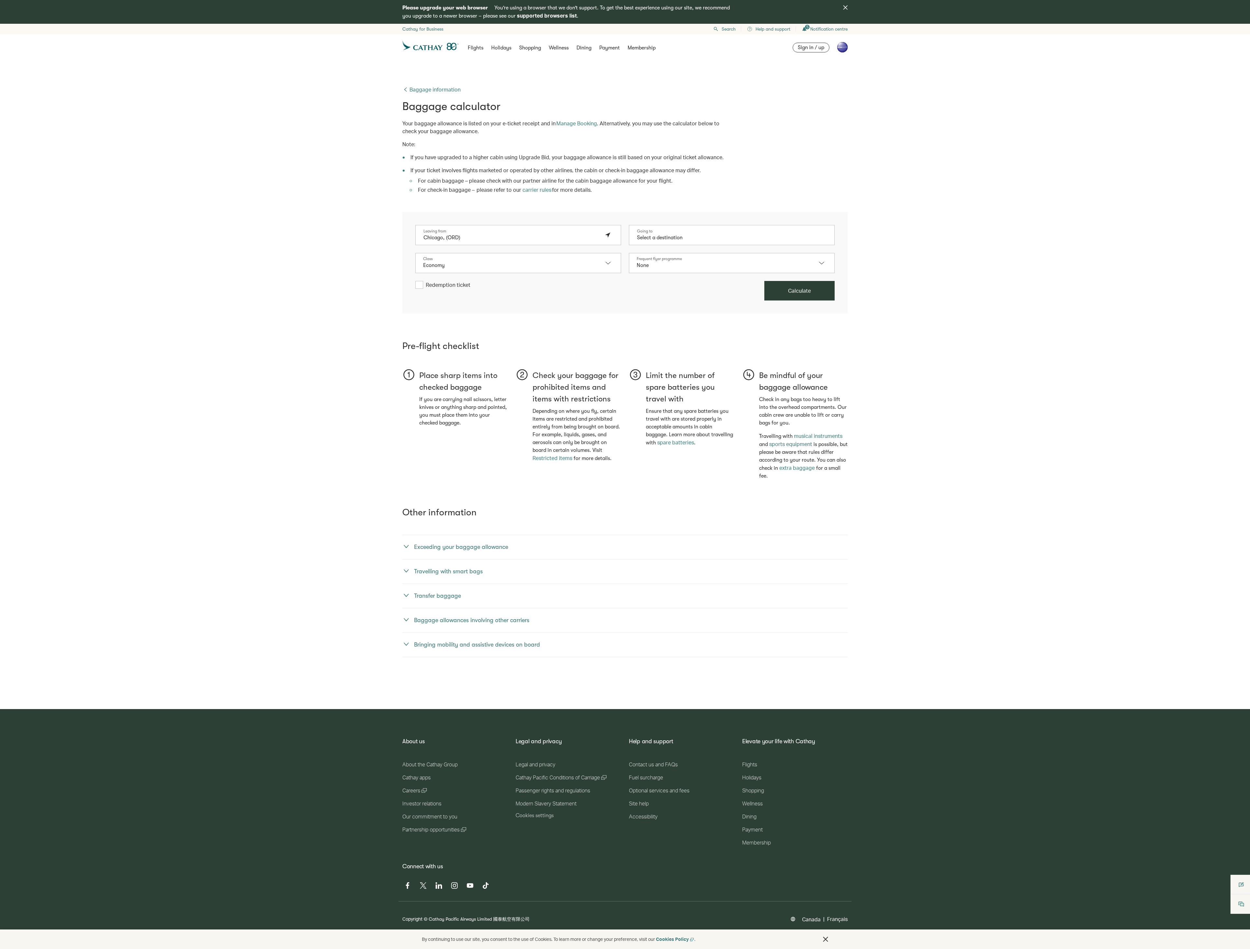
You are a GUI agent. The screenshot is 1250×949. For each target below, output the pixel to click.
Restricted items (552, 457)
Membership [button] (642, 48)
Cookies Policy (672, 939)
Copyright (412, 919)
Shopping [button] (530, 48)
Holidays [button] (501, 48)
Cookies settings (535, 815)
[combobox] (512, 238)
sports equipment (790, 443)
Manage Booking (576, 123)
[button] (611, 263)
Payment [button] (609, 48)
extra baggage (797, 467)
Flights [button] (475, 48)
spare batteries (675, 442)
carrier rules (536, 189)
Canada (811, 919)
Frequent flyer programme (659, 259)
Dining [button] (583, 48)
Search (729, 29)
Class (428, 259)
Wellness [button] (559, 48)
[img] (845, 7)
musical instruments (818, 435)
